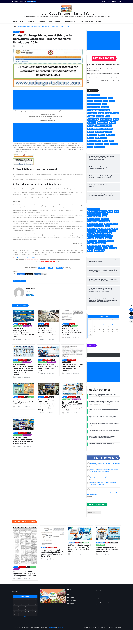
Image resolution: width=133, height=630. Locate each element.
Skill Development (101, 137)
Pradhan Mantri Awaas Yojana (104, 125)
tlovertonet (92, 476)
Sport (105, 140)
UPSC (91, 147)
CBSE (106, 101)
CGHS (112, 101)
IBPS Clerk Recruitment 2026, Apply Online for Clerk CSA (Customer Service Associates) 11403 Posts (23, 333)
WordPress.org (71, 603)
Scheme (102, 134)
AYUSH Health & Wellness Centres (98, 98)
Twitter (50, 267)
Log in (69, 594)
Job (108, 116)
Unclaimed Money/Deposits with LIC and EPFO (23, 402)
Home (15, 21)
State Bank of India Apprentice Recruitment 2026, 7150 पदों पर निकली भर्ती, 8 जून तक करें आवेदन (23, 440)
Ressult (109, 131)
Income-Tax (100, 116)
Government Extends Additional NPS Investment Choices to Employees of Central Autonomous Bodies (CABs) (46, 405)
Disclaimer (99, 599)
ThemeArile (60, 627)
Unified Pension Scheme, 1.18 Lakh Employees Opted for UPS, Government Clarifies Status (79, 548)
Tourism (100, 144)
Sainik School (93, 134)
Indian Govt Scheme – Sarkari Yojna (66, 13)
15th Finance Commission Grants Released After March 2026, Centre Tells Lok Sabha (72, 332)
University (114, 144)
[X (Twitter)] (131, 314)
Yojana (21, 21)
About (97, 593)
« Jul (103, 336)
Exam (101, 113)
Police (91, 125)
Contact (98, 596)
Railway (91, 131)
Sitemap (98, 611)
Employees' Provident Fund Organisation (99, 110)
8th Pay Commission (55, 21)
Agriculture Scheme (94, 95)
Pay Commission (103, 122)
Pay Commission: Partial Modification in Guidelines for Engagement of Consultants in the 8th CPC (52, 553)
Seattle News (51, 627)
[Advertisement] (49, 100)
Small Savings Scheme (95, 140)
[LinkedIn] (131, 317)
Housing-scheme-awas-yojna (103, 602)
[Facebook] (131, 310)
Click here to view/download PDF (26, 258)
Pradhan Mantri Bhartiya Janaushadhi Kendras (101, 128)
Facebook (41, 267)
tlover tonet (92, 469)
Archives (90, 509)
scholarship (111, 134)
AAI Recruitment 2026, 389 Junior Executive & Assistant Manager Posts (102, 77)
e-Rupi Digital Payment (87, 21)
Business (98, 21)
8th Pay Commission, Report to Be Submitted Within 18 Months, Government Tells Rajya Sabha (47, 333)
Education (42, 21)
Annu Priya (18, 46)
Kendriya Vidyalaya (106, 119)
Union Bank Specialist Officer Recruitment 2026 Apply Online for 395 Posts (48, 367)
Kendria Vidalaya (94, 119)
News (116, 119)
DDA (105, 104)
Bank (16, 281)
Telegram (59, 267)
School (91, 137)
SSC (112, 140)
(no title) (98, 590)
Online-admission (100, 605)
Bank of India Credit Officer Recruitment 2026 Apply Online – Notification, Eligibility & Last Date (72, 406)
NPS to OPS (92, 122)
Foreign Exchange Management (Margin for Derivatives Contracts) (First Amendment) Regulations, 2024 (43, 26)
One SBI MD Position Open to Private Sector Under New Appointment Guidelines (72, 367)
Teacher (91, 144)
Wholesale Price (100, 147)
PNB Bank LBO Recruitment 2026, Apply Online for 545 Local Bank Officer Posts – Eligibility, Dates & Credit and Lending (23, 369)
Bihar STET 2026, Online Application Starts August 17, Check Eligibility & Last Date (24, 573)
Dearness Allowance (94, 107)
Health (116, 113)
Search (92, 345)
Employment (93, 113)
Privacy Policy (99, 608)
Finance (23, 281)
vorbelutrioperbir (94, 463)
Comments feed (71, 600)
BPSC (91, 101)
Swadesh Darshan (70, 21)
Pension (113, 122)
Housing (92, 116)
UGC (107, 144)
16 (117, 326)
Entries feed (70, 597)
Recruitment (31, 21)
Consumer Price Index (95, 104)
